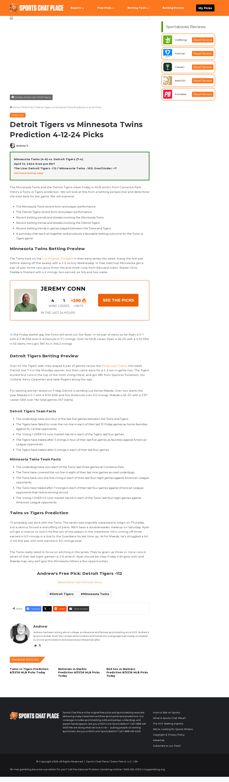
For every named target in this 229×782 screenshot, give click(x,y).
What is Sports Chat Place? (169, 718)
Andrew (21, 145)
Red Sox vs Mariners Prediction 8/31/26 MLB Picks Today (127, 672)
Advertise (158, 740)
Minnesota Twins (96, 594)
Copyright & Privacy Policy (168, 734)
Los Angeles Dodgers (57, 258)
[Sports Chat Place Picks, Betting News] (37, 8)
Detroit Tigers (63, 594)
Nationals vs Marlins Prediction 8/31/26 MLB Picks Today (79, 672)
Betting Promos (173, 7)
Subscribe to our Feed (166, 745)
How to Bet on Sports (166, 712)
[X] (40, 645)
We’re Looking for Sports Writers (173, 729)
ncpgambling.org (154, 769)
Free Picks (104, 7)
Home (16, 107)
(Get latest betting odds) (28, 173)
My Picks (205, 8)
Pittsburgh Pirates (115, 365)
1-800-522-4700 (131, 769)
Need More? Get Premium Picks (80, 582)
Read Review (202, 40)
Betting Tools (137, 7)
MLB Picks (27, 107)
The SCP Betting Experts (168, 723)
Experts (76, 7)
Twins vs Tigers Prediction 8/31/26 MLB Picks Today (29, 670)
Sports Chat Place (97, 761)
